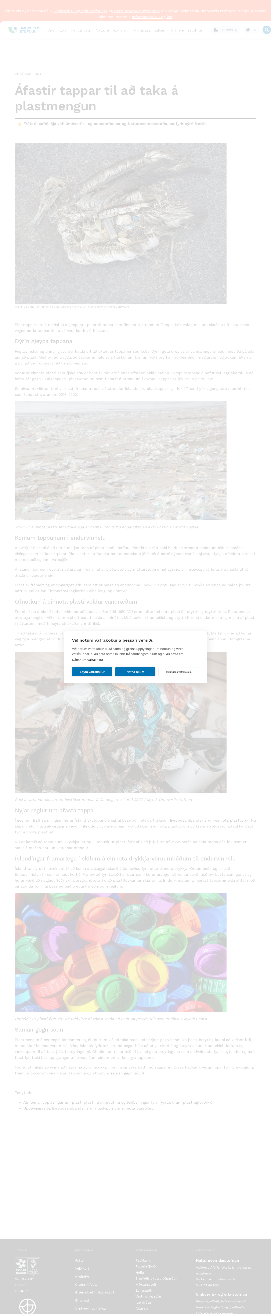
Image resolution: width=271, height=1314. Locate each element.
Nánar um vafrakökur (87, 659)
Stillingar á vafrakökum (179, 671)
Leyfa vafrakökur (92, 671)
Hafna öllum (135, 671)
